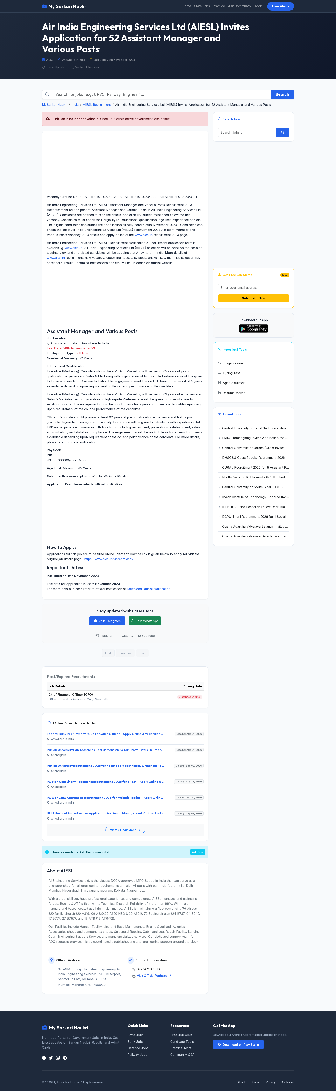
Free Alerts (280, 6)
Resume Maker (234, 393)
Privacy (271, 1082)
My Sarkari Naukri (68, 6)
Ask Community (239, 6)
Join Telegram (110, 621)
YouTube (148, 636)
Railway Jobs (137, 1055)
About (241, 1082)
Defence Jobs (138, 1048)
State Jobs (202, 6)
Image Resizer (233, 363)
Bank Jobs (136, 1042)
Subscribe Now (253, 298)
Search (282, 94)
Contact (256, 1082)
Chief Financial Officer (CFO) (70, 694)
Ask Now (197, 852)
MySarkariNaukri (54, 104)
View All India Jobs (123, 830)
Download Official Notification (148, 589)
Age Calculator (234, 383)
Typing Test (231, 373)
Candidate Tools (182, 1042)
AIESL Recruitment (97, 104)
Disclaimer (287, 1082)
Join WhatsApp (147, 621)
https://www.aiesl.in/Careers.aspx (108, 559)
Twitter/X (126, 636)
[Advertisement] (125, 162)
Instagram (107, 636)
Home (186, 6)
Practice (219, 6)
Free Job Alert (181, 1035)
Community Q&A (182, 1055)
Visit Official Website (152, 976)
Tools (258, 6)
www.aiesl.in (144, 235)
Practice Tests (180, 1048)
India (75, 104)
